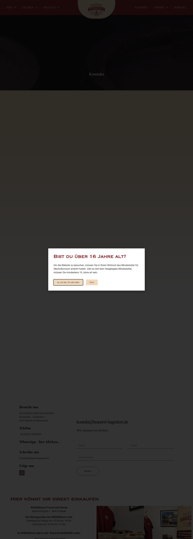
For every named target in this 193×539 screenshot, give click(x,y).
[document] (96, 269)
